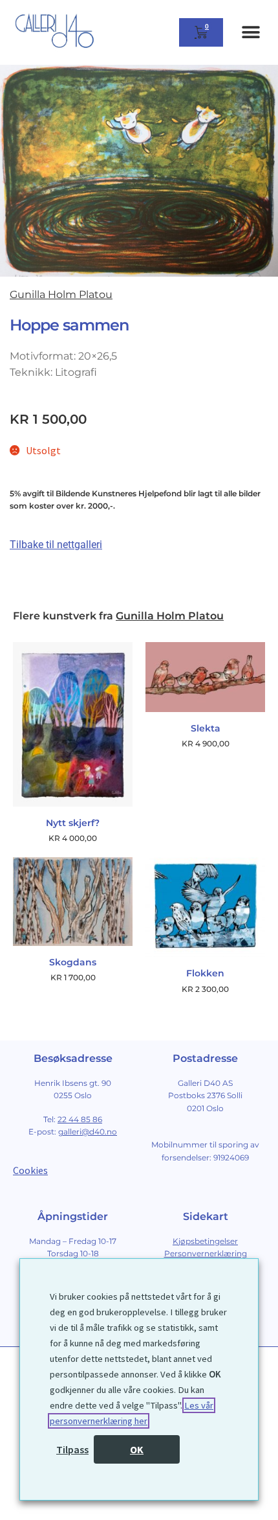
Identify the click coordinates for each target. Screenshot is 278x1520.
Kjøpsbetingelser (205, 1241)
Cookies (30, 1170)
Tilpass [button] (72, 1449)
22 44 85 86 (80, 1119)
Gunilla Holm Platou (61, 294)
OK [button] (137, 1449)
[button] (250, 32)
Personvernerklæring (205, 1253)
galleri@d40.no (87, 1131)
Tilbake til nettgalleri (56, 544)
